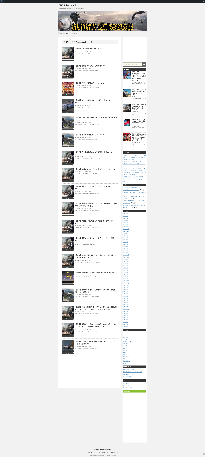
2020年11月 (126, 257)
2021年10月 (126, 233)
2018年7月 (125, 317)
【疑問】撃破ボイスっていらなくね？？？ (90, 66)
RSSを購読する (129, 391)
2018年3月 (125, 326)
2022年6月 (125, 216)
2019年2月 (125, 302)
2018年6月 (125, 319)
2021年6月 (125, 242)
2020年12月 (126, 255)
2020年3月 (125, 274)
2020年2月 (125, 276)
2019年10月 (126, 285)
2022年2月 (125, 224)
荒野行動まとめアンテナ (130, 369)
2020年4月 (125, 272)
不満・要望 (126, 343)
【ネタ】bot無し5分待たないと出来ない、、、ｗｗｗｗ (95, 169)
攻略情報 (125, 350)
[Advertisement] (75, 371)
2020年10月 (126, 259)
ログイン (5, 1)
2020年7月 (125, 265)
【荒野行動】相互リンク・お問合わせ (68, 33)
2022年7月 (125, 213)
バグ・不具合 (126, 339)
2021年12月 (126, 229)
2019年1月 (125, 304)
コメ (67, 60)
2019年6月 (125, 294)
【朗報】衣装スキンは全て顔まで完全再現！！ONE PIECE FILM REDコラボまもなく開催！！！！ (139, 137)
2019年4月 (125, 298)
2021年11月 (126, 231)
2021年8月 (125, 237)
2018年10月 (126, 311)
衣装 (124, 358)
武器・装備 (126, 356)
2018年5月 (125, 322)
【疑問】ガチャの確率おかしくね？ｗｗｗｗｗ (92, 83)
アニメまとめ (127, 376)
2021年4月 (125, 246)
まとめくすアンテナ (128, 374)
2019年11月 (126, 283)
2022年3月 (125, 222)
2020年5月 (125, 270)
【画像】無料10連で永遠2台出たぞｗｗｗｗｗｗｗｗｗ (95, 272)
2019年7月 (125, 291)
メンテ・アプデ (127, 341)
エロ (124, 335)
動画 (124, 348)
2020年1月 (125, 278)
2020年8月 (125, 263)
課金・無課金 (126, 361)
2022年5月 (125, 218)
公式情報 (125, 346)
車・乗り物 (126, 363)
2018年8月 (125, 315)
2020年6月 (125, 268)
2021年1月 (125, 252)
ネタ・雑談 (88, 51)
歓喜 (124, 354)
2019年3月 (125, 300)
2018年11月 (126, 309)
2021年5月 (125, 244)
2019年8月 (125, 289)
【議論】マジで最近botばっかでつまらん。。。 (92, 48)
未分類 (124, 352)
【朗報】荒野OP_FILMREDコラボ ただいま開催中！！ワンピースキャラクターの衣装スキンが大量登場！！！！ (134, 157)
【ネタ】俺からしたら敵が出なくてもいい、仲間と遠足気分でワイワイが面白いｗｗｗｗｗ (134, 164)
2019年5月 (125, 296)
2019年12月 (126, 281)
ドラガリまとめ (127, 383)
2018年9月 (125, 313)
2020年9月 (125, 261)
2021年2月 (125, 250)
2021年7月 (125, 239)
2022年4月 (125, 220)
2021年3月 (125, 248)
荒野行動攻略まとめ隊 (67, 5)
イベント (125, 333)
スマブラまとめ (127, 385)
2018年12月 (126, 306)
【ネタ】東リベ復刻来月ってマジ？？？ (89, 135)
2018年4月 (125, 324)
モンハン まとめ (127, 387)
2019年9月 (125, 287)
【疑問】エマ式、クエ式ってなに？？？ (133, 192)
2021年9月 (125, 235)
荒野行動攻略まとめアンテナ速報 (132, 372)
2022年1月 (125, 226)
